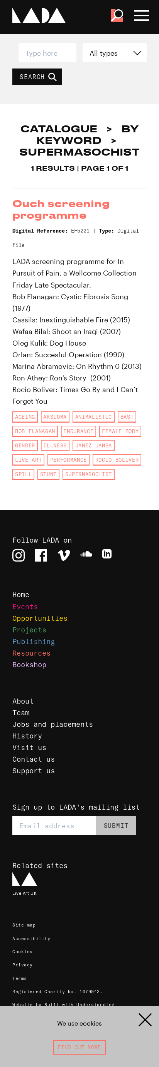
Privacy (22, 965)
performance (68, 460)
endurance (78, 431)
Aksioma (55, 417)
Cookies (22, 951)
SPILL (23, 474)
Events (25, 606)
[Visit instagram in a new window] (18, 555)
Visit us (29, 747)
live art (28, 460)
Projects (29, 629)
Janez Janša (93, 445)
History (27, 735)
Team (20, 712)
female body (120, 431)
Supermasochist (88, 474)
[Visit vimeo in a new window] (64, 555)
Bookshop (29, 664)
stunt (48, 474)
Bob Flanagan (35, 431)
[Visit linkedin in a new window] (108, 555)
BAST (127, 417)
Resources (31, 653)
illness (55, 445)
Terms (19, 978)
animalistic (93, 417)
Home (20, 594)
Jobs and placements (52, 724)
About (23, 701)
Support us (33, 770)
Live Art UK (24, 893)
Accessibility (31, 938)
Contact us (33, 759)
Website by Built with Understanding (63, 1004)
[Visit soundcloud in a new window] (86, 555)
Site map (24, 925)
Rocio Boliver (117, 460)
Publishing (33, 641)
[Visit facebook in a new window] (41, 555)
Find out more (79, 1047)
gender (25, 445)
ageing (25, 417)
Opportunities (40, 618)
